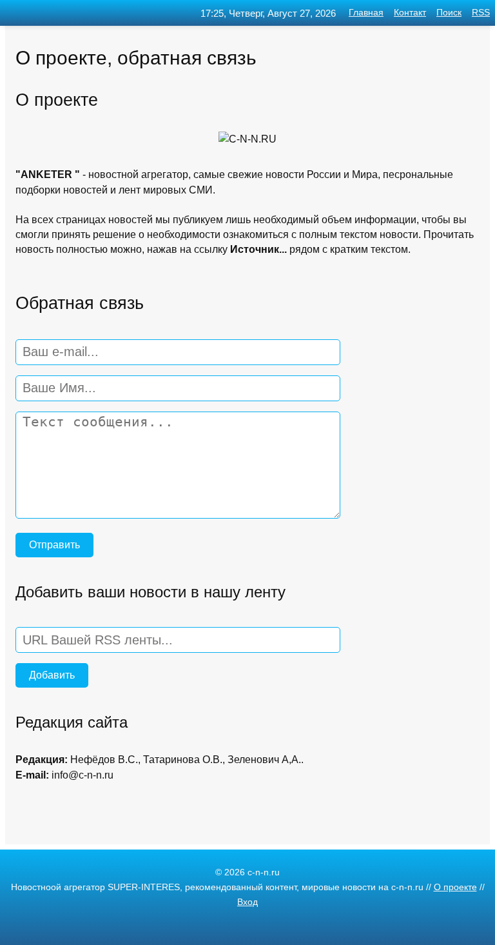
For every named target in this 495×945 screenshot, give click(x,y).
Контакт (410, 12)
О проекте (455, 887)
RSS (481, 12)
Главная (366, 12)
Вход (247, 902)
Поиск (448, 12)
